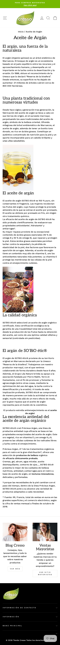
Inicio (21, 31)
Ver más (15, 569)
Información (11, 617)
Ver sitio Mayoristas (45, 573)
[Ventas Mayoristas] (45, 532)
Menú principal (12, 626)
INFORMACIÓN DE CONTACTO (19, 608)
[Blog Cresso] (15, 532)
